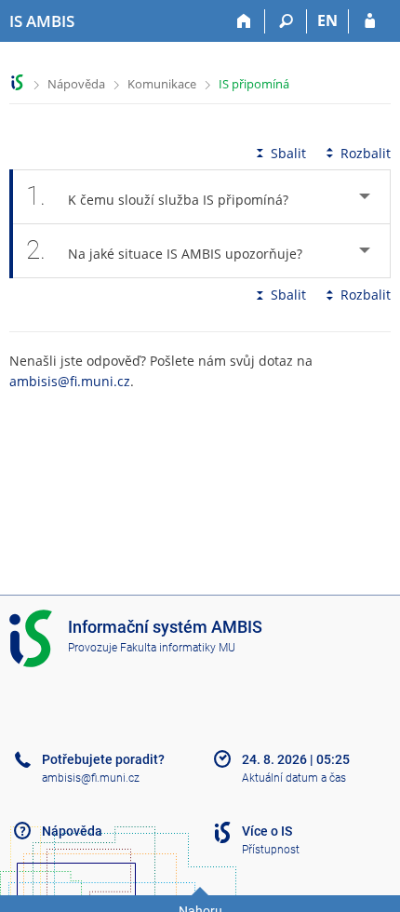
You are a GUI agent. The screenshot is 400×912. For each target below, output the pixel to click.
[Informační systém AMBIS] (17, 82)
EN (327, 20)
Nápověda (76, 83)
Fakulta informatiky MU (177, 647)
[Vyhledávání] (286, 21)
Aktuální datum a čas (294, 778)
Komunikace (161, 83)
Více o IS (267, 831)
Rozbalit (365, 153)
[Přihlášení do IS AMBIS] (370, 21)
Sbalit (288, 153)
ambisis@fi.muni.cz (69, 381)
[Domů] (244, 21)
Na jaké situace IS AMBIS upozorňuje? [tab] (164, 250)
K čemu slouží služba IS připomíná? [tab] (157, 196)
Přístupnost (271, 849)
